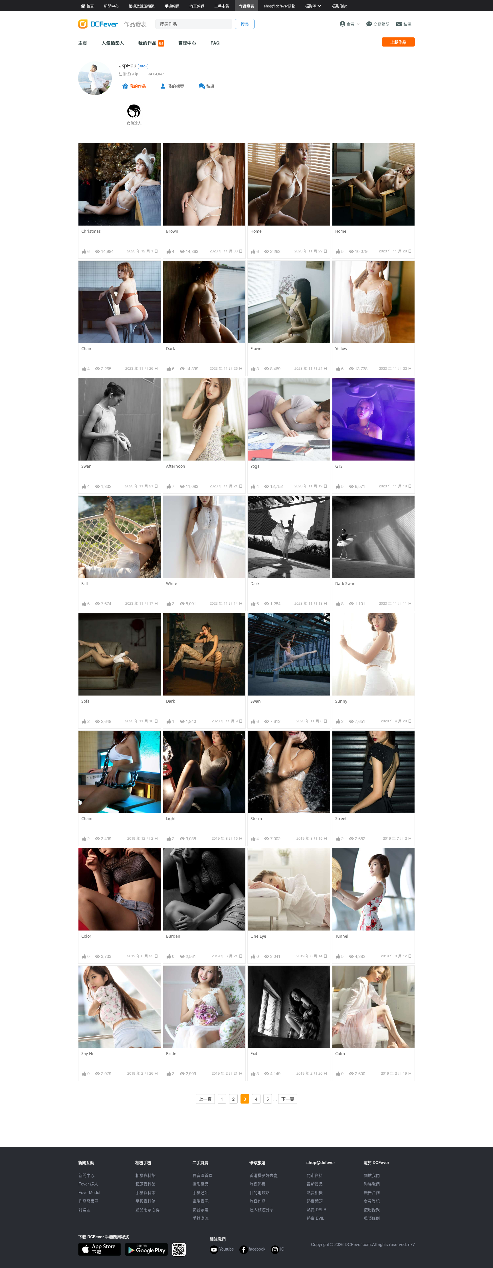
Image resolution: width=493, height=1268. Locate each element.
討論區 (84, 1209)
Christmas (91, 231)
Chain (86, 818)
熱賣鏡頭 (315, 1201)
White (171, 583)
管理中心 (187, 43)
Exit (253, 1053)
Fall (84, 583)
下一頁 (287, 1099)
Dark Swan (345, 583)
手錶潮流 (201, 1218)
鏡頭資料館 (145, 1184)
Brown (172, 231)
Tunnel (341, 936)
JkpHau (127, 65)
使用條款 (372, 1209)
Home (256, 231)
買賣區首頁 (203, 1175)
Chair (86, 348)
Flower (256, 348)
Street (341, 818)
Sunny (341, 701)
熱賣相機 (315, 1192)
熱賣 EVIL (315, 1218)
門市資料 (315, 1175)
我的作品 (150, 43)
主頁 (82, 43)
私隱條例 (372, 1218)
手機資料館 (145, 1192)
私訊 (210, 86)
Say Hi (87, 1053)
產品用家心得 (147, 1209)
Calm (340, 1053)
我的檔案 (176, 86)
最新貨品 (315, 1184)
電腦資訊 (201, 1201)
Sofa (85, 701)
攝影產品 (201, 1184)
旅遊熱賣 (258, 1184)
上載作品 (398, 42)
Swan (86, 466)
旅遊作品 (258, 1201)
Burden (173, 936)
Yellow (341, 348)
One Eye (258, 936)
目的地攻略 (260, 1192)
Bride (171, 1053)
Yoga (255, 466)
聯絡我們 (372, 1184)
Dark (170, 348)
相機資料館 (145, 1175)
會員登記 (372, 1201)
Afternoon (175, 466)
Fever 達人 (88, 1184)
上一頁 (205, 1099)
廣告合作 (372, 1192)
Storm (256, 818)
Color (86, 936)
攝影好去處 (264, 1175)
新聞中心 (86, 1175)
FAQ (215, 43)
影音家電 (201, 1209)
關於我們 (372, 1175)
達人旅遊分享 (262, 1209)
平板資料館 (145, 1201)
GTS (339, 466)
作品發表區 (88, 1201)
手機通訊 (201, 1192)
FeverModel (89, 1192)
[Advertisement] (246, 1134)
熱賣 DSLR (316, 1209)
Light (171, 818)
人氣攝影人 (113, 43)
